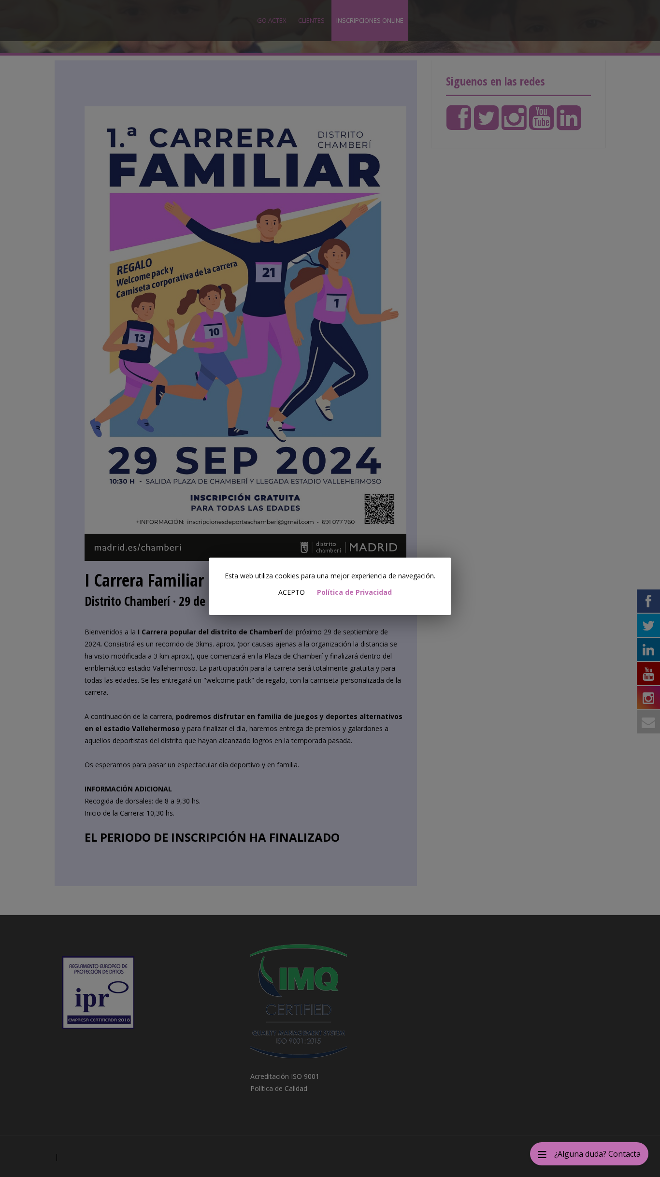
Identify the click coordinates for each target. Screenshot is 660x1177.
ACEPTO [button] (291, 592)
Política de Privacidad (354, 592)
